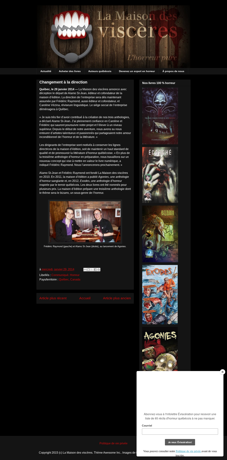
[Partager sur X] (92, 269)
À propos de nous (173, 71)
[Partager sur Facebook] (95, 269)
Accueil (84, 298)
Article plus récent (53, 298)
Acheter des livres (70, 71)
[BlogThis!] (88, 269)
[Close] (222, 372)
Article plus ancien (117, 298)
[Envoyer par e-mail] (85, 269)
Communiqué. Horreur (65, 275)
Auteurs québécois (99, 71)
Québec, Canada (69, 279)
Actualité (45, 71)
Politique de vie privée (113, 443)
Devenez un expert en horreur (137, 71)
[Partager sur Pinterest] (98, 269)
